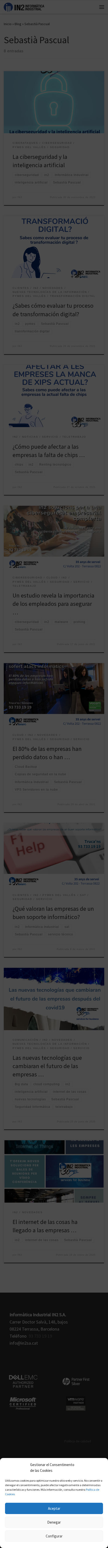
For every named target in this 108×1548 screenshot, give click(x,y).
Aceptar (54, 1508)
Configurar (54, 1536)
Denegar (54, 1522)
